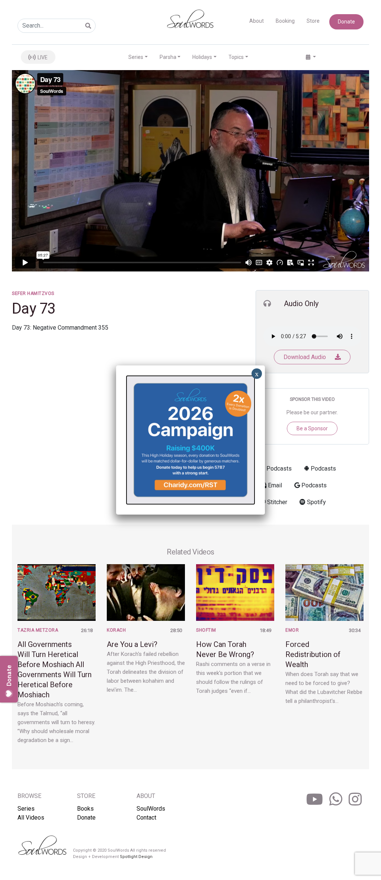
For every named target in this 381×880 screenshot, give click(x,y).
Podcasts (278, 468)
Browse (29, 795)
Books (85, 808)
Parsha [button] (168, 57)
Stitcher (276, 502)
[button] (311, 57)
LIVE (42, 57)
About (256, 21)
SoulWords (151, 808)
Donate (346, 22)
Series (26, 808)
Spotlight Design (136, 856)
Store (313, 21)
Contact (146, 817)
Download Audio (305, 357)
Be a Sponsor (312, 428)
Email (274, 485)
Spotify (315, 502)
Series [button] (135, 57)
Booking (285, 21)
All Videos (30, 817)
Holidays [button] (202, 57)
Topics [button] (236, 57)
